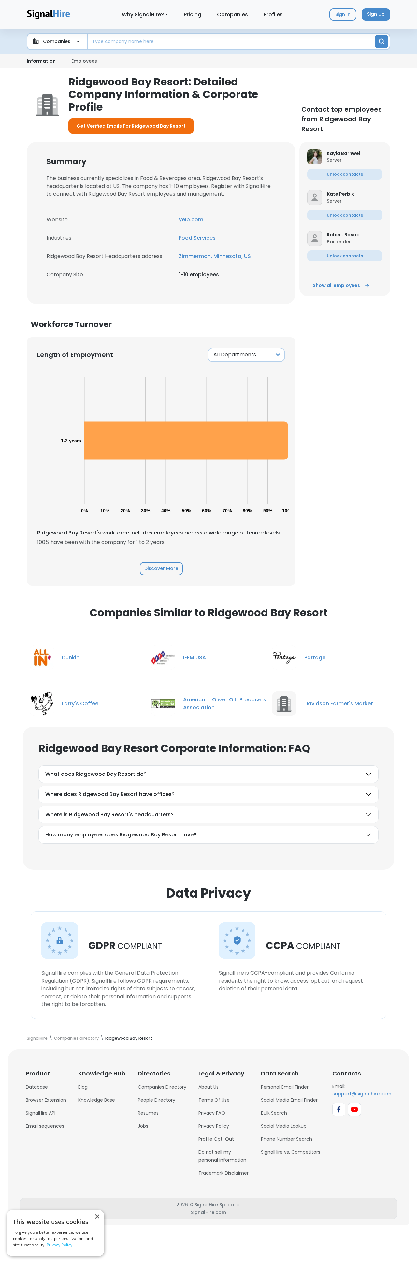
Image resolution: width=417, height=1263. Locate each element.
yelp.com (191, 219)
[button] (354, 153)
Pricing (192, 14)
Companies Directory (162, 1087)
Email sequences (45, 1126)
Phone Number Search (286, 1139)
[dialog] (55, 1233)
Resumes (148, 1113)
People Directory (156, 1100)
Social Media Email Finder (289, 1100)
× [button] (96, 1216)
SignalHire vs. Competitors (290, 1152)
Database (37, 1087)
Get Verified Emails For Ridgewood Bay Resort (131, 126)
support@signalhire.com (361, 1093)
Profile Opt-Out (216, 1139)
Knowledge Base (96, 1100)
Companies (232, 14)
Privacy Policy (213, 1126)
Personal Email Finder (285, 1087)
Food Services (197, 238)
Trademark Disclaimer (223, 1173)
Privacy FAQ (211, 1113)
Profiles (273, 14)
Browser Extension (46, 1100)
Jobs (143, 1126)
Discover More (161, 568)
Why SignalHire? (143, 14)
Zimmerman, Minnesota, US (215, 256)
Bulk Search (274, 1113)
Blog (83, 1087)
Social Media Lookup (284, 1126)
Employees (84, 61)
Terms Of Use (214, 1100)
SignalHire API (40, 1113)
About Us (208, 1087)
